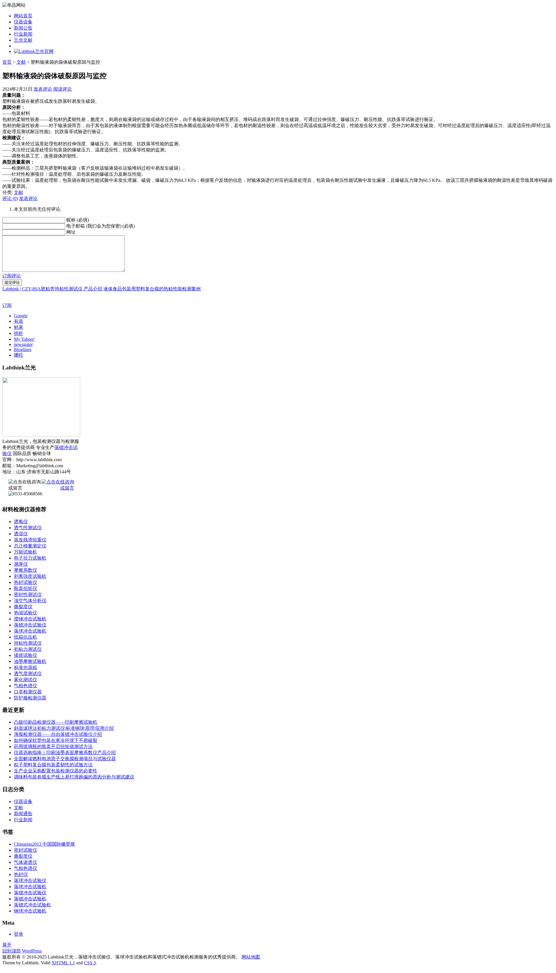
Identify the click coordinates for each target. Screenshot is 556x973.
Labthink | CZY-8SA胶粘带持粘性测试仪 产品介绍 (52, 288)
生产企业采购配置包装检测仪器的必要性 (55, 770)
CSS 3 (90, 962)
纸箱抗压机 (25, 637)
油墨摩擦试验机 (30, 661)
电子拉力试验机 (30, 558)
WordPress (32, 950)
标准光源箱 (25, 667)
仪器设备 (23, 21)
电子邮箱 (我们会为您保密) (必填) (100, 225)
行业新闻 (23, 34)
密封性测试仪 (28, 594)
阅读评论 (62, 89)
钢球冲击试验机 (30, 910)
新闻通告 (23, 813)
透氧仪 (21, 521)
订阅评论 (11, 275)
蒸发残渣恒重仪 (30, 539)
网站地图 (251, 956)
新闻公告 (23, 27)
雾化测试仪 (25, 679)
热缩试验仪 (25, 612)
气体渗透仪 (25, 862)
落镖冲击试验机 (30, 898)
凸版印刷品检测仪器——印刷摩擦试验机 (55, 722)
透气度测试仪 (28, 673)
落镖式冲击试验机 (32, 904)
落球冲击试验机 (30, 630)
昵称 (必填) (77, 219)
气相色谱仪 (25, 685)
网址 (71, 232)
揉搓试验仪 (25, 655)
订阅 (7, 305)
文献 (21, 62)
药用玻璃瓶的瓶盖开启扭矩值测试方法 (53, 746)
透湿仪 (21, 533)
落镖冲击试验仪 (30, 624)
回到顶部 (11, 950)
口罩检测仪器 (28, 691)
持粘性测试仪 (28, 643)
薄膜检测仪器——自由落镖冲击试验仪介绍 (58, 734)
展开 (7, 944)
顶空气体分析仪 (30, 600)
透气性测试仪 (28, 527)
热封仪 (21, 874)
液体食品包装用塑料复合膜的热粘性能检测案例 (152, 288)
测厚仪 (21, 564)
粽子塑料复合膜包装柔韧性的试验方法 (53, 764)
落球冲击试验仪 (30, 880)
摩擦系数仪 (25, 570)
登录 (18, 934)
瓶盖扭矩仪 (25, 588)
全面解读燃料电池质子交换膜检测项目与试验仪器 (65, 758)
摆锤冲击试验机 (30, 618)
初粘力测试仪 (28, 649)
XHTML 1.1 (63, 962)
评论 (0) (10, 198)
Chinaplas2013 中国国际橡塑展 (44, 844)
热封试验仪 (25, 582)
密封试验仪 (25, 850)
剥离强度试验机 (30, 576)
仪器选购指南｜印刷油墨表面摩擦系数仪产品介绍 (65, 752)
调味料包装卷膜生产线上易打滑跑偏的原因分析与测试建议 (74, 776)
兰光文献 (23, 40)
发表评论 (43, 89)
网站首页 (23, 15)
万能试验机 (25, 551)
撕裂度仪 (23, 606)
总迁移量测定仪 (30, 545)
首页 (7, 62)
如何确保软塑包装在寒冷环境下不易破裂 (55, 740)
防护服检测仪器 (30, 697)
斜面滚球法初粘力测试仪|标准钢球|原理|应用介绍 (64, 728)
